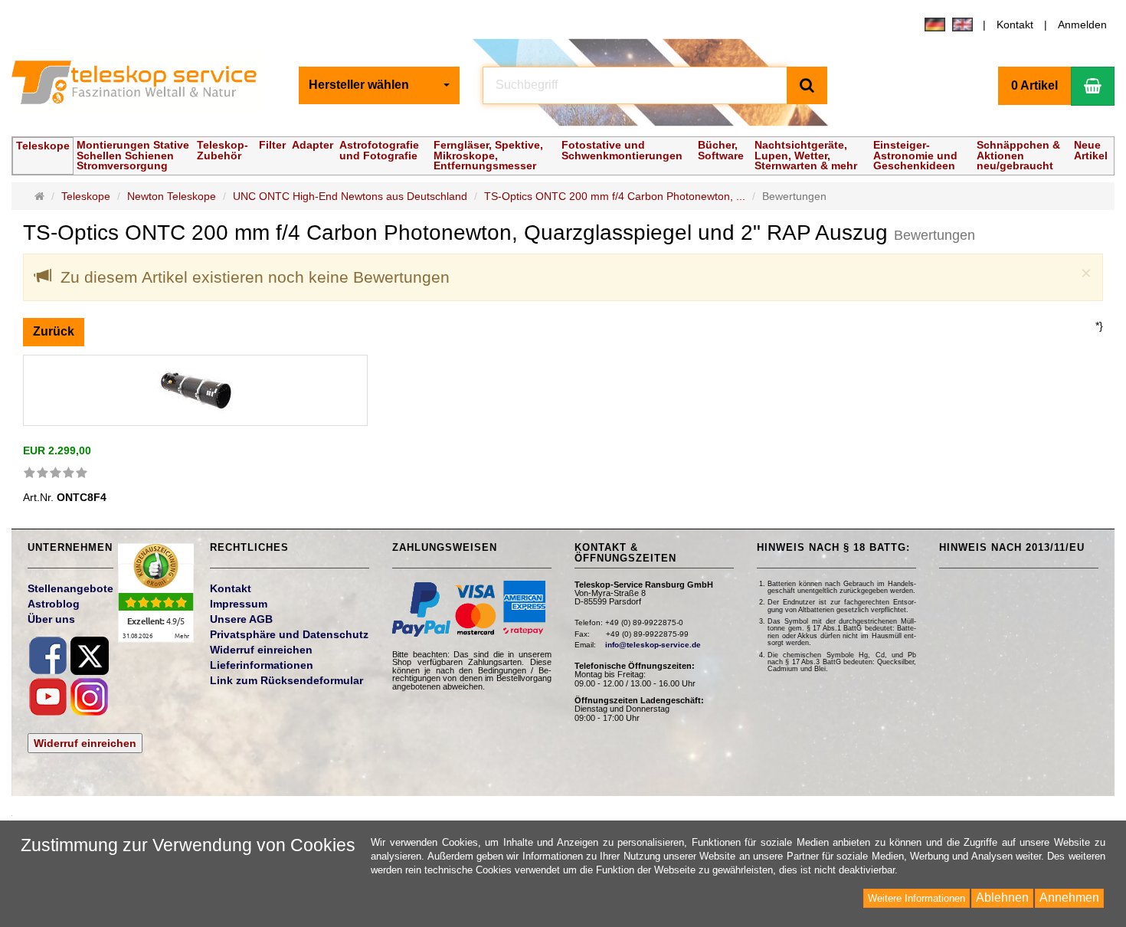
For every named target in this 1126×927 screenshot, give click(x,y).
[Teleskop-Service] (143, 86)
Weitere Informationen (916, 898)
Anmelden (1082, 24)
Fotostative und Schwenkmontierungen (621, 150)
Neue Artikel (1091, 150)
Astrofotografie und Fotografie (379, 150)
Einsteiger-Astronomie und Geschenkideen (915, 155)
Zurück (53, 331)
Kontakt (1015, 24)
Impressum (238, 604)
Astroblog (54, 604)
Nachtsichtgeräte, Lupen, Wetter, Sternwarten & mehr (805, 155)
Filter (272, 145)
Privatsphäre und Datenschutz (289, 634)
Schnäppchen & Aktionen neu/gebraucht (1018, 155)
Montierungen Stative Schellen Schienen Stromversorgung (133, 155)
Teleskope (43, 145)
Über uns (51, 619)
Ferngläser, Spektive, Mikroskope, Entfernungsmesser (488, 155)
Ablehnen (1002, 897)
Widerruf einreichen (85, 743)
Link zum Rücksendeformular (286, 680)
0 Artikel (1034, 85)
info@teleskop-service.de (653, 644)
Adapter (312, 145)
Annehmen (1069, 897)
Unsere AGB (241, 619)
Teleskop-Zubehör (222, 150)
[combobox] (379, 85)
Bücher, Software (721, 150)
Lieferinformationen (261, 665)
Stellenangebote (70, 588)
